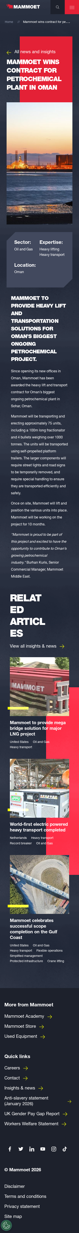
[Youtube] (42, 1149)
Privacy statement (22, 1207)
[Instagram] (53, 1149)
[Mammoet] (23, 8)
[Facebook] (9, 1149)
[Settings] (6, 1225)
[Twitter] (20, 1149)
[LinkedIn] (31, 1149)
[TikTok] (64, 1149)
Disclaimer (14, 1187)
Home (9, 22)
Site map (13, 1217)
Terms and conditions (25, 1197)
